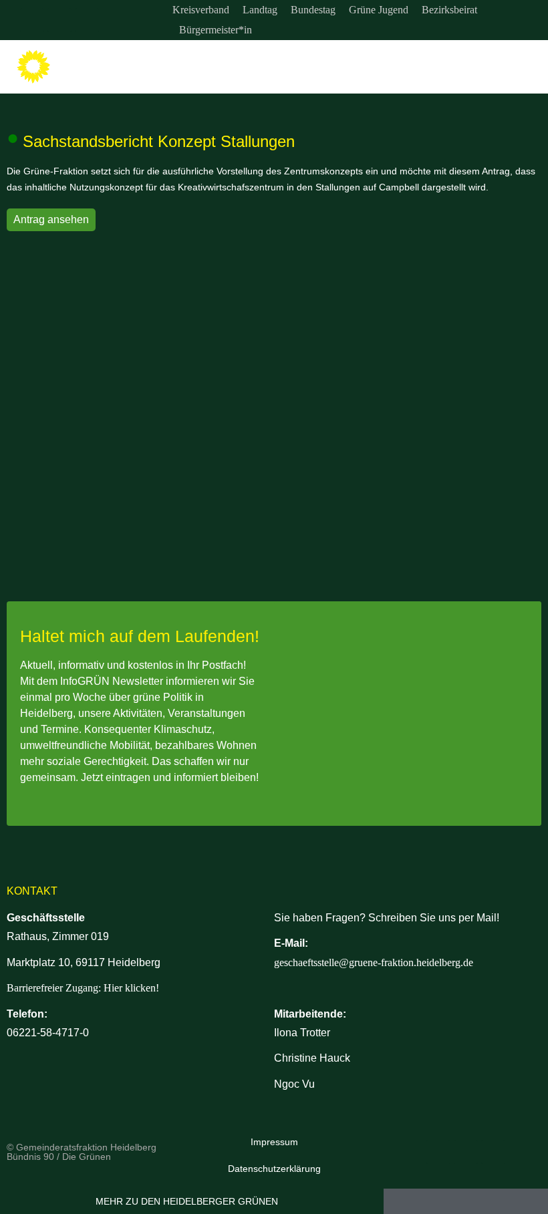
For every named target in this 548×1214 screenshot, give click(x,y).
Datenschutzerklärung (274, 1168)
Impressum (274, 1141)
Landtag (260, 9)
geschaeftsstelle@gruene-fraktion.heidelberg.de (373, 962)
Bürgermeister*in (215, 29)
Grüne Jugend (378, 9)
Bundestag (313, 9)
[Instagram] (32, 20)
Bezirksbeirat (449, 9)
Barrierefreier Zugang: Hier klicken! (83, 988)
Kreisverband (200, 9)
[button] (528, 67)
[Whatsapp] (87, 20)
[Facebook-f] (59, 20)
